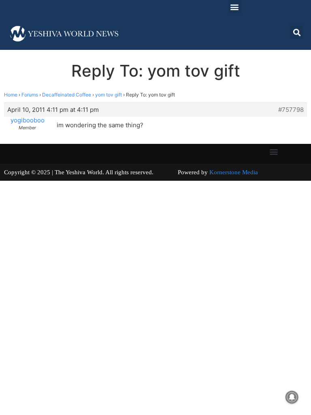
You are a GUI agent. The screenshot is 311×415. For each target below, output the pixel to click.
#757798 (291, 109)
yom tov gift (108, 95)
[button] (234, 6)
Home (10, 95)
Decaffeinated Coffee (66, 95)
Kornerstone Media (233, 172)
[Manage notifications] (291, 397)
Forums (29, 95)
